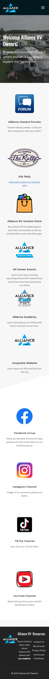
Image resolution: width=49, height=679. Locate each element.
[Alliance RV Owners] (10, 7)
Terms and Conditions (38, 656)
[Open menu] (43, 7)
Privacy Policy (39, 650)
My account (39, 646)
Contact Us (39, 641)
